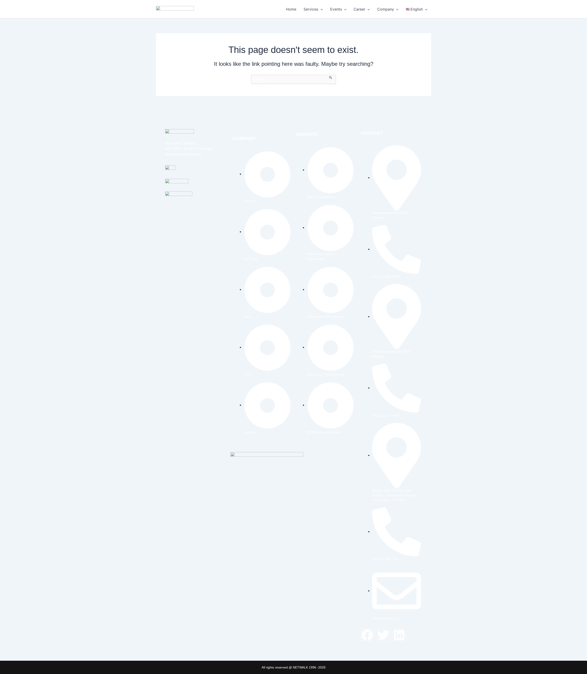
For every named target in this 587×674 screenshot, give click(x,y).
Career (359, 9)
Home (291, 9)
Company (385, 9)
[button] (320, 9)
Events (336, 9)
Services (311, 9)
